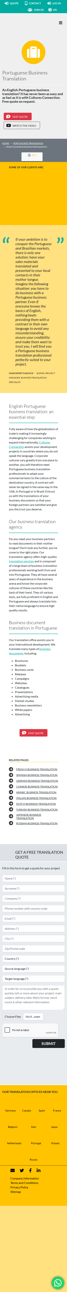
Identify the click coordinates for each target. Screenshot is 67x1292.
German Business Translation (37, 780)
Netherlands (14, 1143)
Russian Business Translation (37, 823)
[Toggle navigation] (61, 23)
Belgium (12, 1126)
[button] (59, 9)
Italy (33, 1126)
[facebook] (28, 1171)
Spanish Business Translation (37, 775)
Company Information (24, 1178)
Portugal (36, 1143)
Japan (54, 1126)
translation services (21, 561)
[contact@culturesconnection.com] (12, 1171)
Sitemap (15, 1191)
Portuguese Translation (28, 143)
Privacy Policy (19, 1187)
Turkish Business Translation (37, 809)
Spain (42, 1110)
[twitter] (19, 1171)
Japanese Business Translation (28, 816)
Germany (10, 1110)
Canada (26, 1110)
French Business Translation (36, 769)
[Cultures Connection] (22, 23)
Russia (33, 1159)
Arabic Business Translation (36, 792)
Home (5, 143)
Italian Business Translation (36, 798)
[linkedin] (36, 1171)
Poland (55, 1143)
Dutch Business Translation (36, 803)
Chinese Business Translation (37, 786)
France (57, 1110)
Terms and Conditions (24, 1182)
